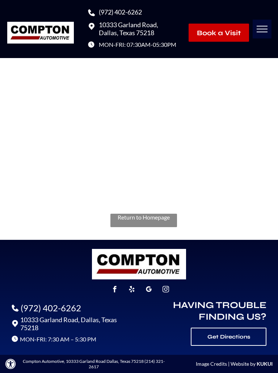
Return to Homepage (144, 217)
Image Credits (211, 364)
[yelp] (132, 290)
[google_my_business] (149, 290)
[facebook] (115, 290)
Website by (243, 364)
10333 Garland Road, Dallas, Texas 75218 (128, 29)
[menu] (262, 29)
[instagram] (166, 290)
